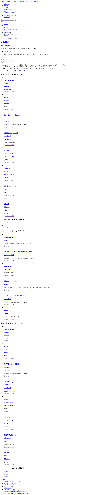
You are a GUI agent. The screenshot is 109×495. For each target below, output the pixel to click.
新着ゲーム (6, 4)
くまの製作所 (7, 136)
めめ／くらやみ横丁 (9, 153)
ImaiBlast (6, 284)
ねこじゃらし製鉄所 (9, 255)
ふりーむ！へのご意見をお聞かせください (15, 491)
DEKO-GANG (7, 269)
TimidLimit (6, 83)
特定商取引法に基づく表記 (11, 483)
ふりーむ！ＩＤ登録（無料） (8, 29)
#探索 (5, 25)
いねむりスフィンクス (9, 171)
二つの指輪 (5, 42)
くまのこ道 (6, 118)
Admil (5, 240)
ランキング (6, 7)
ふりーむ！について (9, 484)
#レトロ (6, 27)
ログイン (18, 29)
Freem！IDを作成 (24, 71)
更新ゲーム (6, 5)
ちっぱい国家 (7, 299)
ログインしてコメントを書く (8, 71)
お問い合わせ (7, 488)
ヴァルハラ (6, 100)
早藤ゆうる (6, 207)
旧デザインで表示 (8, 486)
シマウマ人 (6, 313)
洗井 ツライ (7, 189)
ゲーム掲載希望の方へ (9, 489)
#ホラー (6, 24)
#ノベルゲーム (7, 51)
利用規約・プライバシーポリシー (12, 481)
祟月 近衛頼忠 (5, 45)
